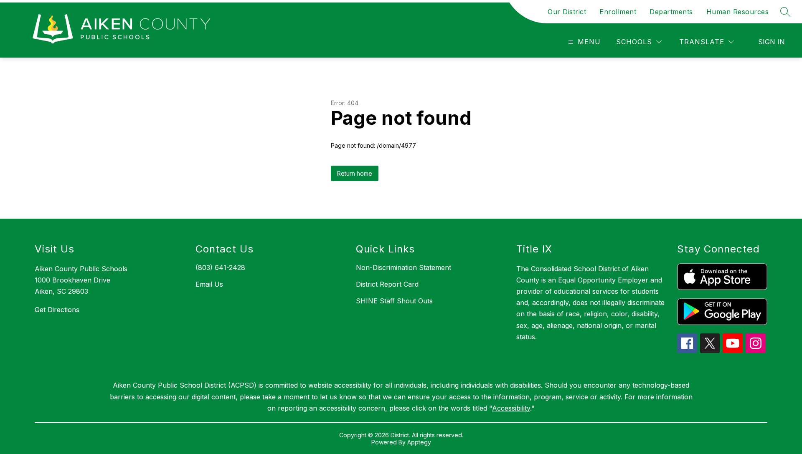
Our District (567, 12)
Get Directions (57, 309)
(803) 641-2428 (220, 267)
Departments (671, 12)
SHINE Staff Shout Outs (394, 301)
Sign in (771, 42)
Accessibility (511, 408)
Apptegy (419, 442)
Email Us (209, 284)
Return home (354, 173)
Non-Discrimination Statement (403, 267)
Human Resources (737, 12)
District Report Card (387, 284)
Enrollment (617, 12)
